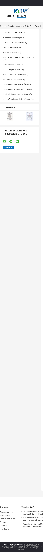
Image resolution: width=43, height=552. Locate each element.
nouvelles (3, 526)
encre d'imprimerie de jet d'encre (16, 99)
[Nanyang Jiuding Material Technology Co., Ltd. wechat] (19, 141)
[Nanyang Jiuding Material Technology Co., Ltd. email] (6, 141)
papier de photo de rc (12, 69)
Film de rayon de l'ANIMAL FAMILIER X (19, 57)
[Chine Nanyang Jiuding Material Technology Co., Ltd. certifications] (10, 116)
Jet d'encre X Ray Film (24, 26)
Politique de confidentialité (14, 544)
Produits (21, 16)
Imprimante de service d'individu (16, 89)
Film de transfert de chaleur (14, 74)
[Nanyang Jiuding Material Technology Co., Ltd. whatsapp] (12, 141)
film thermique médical (12, 79)
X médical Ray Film (11, 38)
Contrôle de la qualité (8, 519)
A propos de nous (6, 512)
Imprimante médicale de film (15, 84)
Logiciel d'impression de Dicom (16, 94)
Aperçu (10, 16)
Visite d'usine (5, 515)
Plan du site (4, 529)
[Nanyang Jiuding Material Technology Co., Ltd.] (21, 10)
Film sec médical (10, 52)
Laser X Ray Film (10, 47)
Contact (3, 522)
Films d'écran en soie (11, 65)
